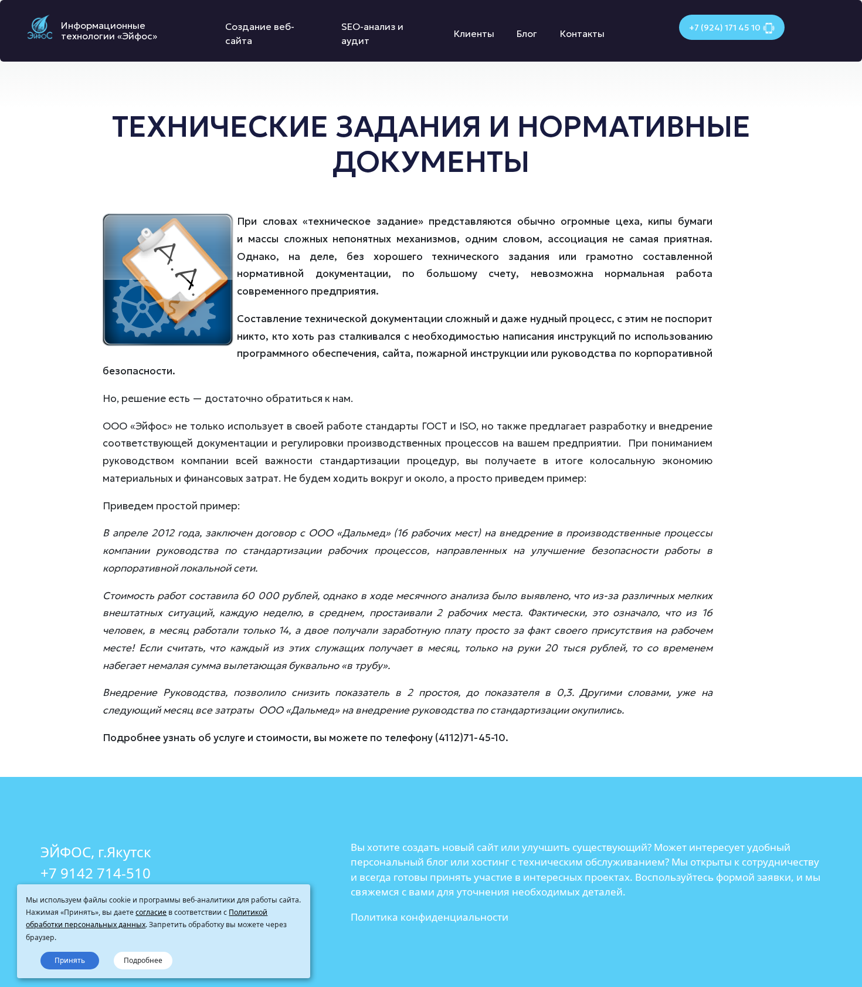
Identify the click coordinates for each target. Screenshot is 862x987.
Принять (70, 960)
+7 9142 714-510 (95, 873)
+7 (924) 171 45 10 (725, 27)
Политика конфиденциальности (429, 917)
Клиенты (474, 33)
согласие (151, 912)
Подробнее (143, 960)
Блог (527, 33)
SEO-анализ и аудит (372, 33)
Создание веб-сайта (259, 33)
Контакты (582, 33)
